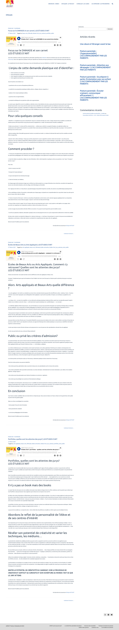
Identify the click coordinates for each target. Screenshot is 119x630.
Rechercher (81, 26)
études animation (44, 247)
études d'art (36, 33)
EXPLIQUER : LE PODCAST (67, 3)
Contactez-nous (95, 627)
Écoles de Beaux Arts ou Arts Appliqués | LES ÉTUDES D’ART (30, 245)
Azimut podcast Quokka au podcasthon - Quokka (94, 113)
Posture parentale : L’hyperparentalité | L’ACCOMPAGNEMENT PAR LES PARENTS (93, 54)
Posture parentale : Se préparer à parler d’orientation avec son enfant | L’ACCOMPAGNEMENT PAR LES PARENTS (95, 80)
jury (40, 33)
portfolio (48, 33)
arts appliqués (25, 247)
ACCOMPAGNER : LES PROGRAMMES (101, 3)
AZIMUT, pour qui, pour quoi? (55, 625)
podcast (44, 33)
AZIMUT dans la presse (84, 627)
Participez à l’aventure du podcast (106, 625)
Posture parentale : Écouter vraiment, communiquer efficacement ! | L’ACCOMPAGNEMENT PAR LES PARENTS (93, 95)
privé (64, 247)
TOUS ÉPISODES (17, 28)
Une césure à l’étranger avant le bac (95, 44)
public (52, 33)
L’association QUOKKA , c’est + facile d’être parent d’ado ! (96, 115)
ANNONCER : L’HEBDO (53, 3)
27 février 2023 (12, 33)
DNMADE (44, 57)
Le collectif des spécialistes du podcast (73, 625)
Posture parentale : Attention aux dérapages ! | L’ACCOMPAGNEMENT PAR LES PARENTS (95, 67)
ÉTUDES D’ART (11, 28)
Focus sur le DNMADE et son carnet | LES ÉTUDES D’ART (28, 31)
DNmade (30, 33)
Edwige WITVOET (70, 225)
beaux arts (25, 33)
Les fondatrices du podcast (107, 627)
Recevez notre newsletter (90, 625)
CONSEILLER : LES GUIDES (83, 3)
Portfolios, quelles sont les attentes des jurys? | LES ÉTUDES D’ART (32, 439)
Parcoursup (10, 59)
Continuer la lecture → (69, 233)
